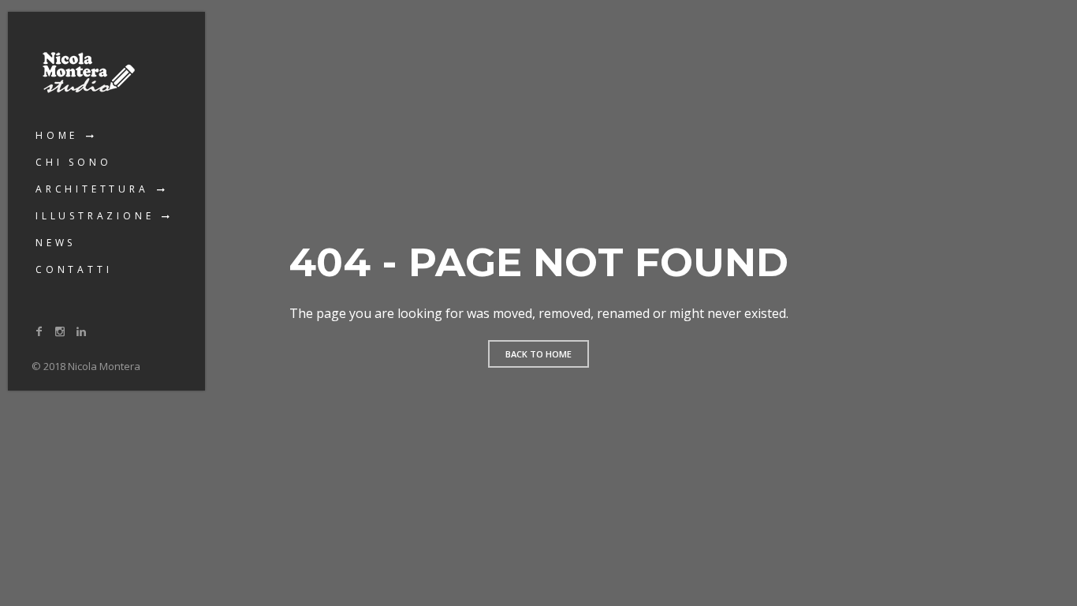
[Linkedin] (81, 331)
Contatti (73, 269)
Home (56, 135)
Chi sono (73, 162)
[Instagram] (61, 331)
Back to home (538, 354)
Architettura (92, 189)
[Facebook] (39, 331)
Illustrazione (94, 216)
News (55, 242)
